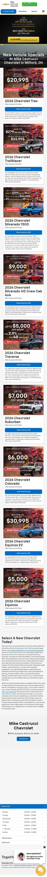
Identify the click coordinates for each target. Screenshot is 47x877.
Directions (23, 11)
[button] (8, 11)
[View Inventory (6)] (23, 462)
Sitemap (24, 865)
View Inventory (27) (23, 169)
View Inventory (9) (23, 430)
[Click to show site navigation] (43, 12)
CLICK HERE (23, 39)
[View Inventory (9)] (23, 400)
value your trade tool (9, 692)
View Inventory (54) (23, 109)
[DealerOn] (7, 863)
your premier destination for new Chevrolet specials (25, 650)
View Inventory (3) (23, 613)
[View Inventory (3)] (23, 583)
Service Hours (7, 838)
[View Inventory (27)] (23, 139)
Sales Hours (6, 806)
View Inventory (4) (23, 365)
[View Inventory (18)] (23, 269)
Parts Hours (6, 842)
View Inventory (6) (23, 491)
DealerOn (17, 865)
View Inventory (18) (23, 303)
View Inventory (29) (23, 232)
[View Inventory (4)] (23, 335)
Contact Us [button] (23, 739)
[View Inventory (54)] (23, 83)
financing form (23, 687)
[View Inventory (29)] (23, 202)
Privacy (30, 865)
